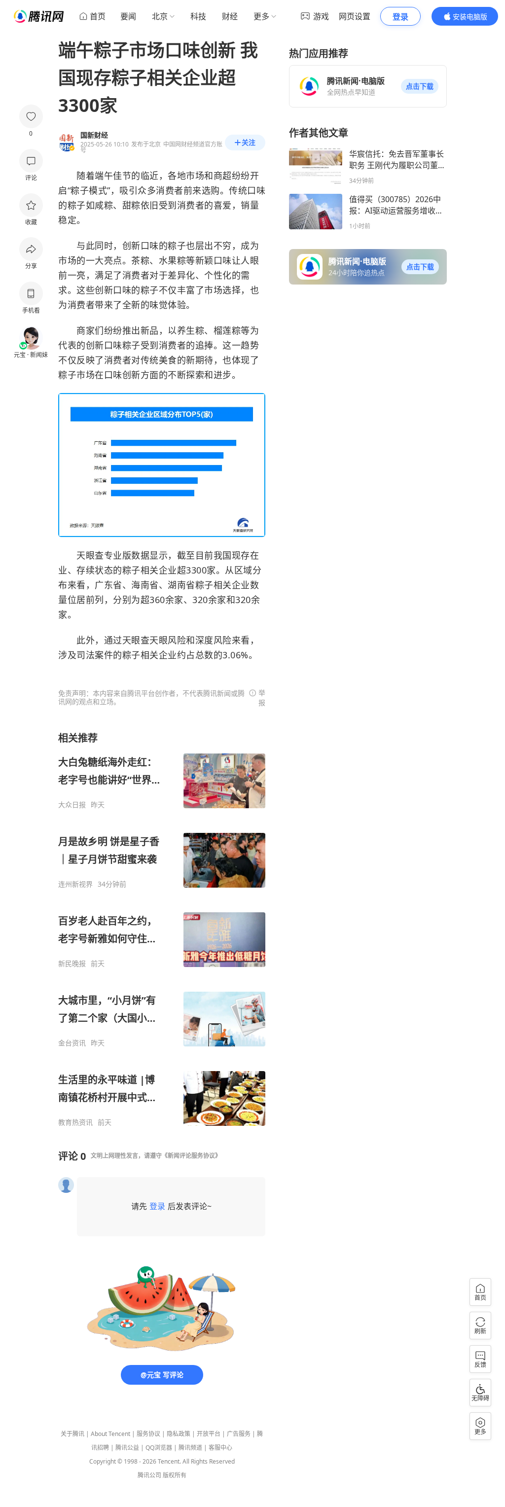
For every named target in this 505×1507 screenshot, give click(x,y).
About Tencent (110, 1434)
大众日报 (72, 804)
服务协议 (148, 1434)
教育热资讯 (75, 1122)
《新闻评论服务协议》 (191, 1155)
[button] (419, 86)
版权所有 (174, 1475)
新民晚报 (72, 963)
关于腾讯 (72, 1434)
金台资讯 (72, 1043)
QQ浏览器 (158, 1447)
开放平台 (208, 1434)
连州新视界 (75, 884)
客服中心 (220, 1447)
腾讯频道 (190, 1447)
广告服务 (239, 1434)
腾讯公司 (149, 1475)
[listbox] (161, 929)
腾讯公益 (127, 1447)
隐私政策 (178, 1434)
